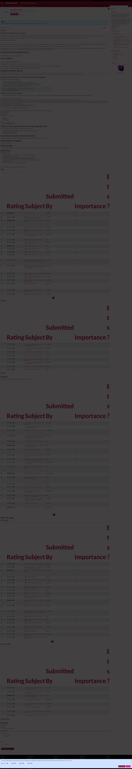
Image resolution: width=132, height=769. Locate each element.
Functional (29, 763)
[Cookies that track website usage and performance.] (15, 763)
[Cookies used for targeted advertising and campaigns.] (23, 763)
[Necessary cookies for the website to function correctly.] (7, 763)
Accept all (128, 766)
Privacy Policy (68, 760)
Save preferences (122, 766)
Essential (5, 763)
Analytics (12, 763)
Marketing (21, 763)
